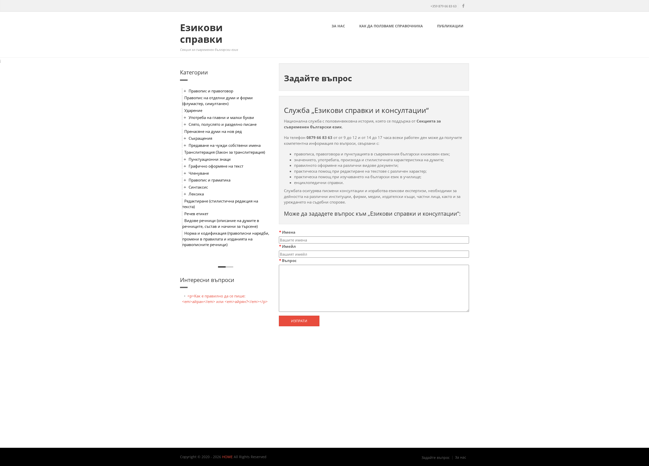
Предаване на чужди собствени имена (225, 145)
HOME (227, 456)
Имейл (287, 246)
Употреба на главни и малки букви (221, 117)
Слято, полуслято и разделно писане (223, 124)
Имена (287, 232)
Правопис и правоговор (211, 90)
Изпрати (299, 320)
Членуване (199, 173)
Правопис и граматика (209, 180)
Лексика (196, 193)
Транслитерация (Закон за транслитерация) (224, 152)
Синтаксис (198, 187)
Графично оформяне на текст (216, 166)
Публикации (450, 26)
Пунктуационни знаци (210, 159)
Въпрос (288, 260)
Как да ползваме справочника (391, 26)
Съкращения (200, 138)
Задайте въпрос (436, 458)
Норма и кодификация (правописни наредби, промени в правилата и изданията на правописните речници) (225, 239)
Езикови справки (201, 33)
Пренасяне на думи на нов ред (213, 131)
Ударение (193, 110)
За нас (338, 26)
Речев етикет (196, 213)
